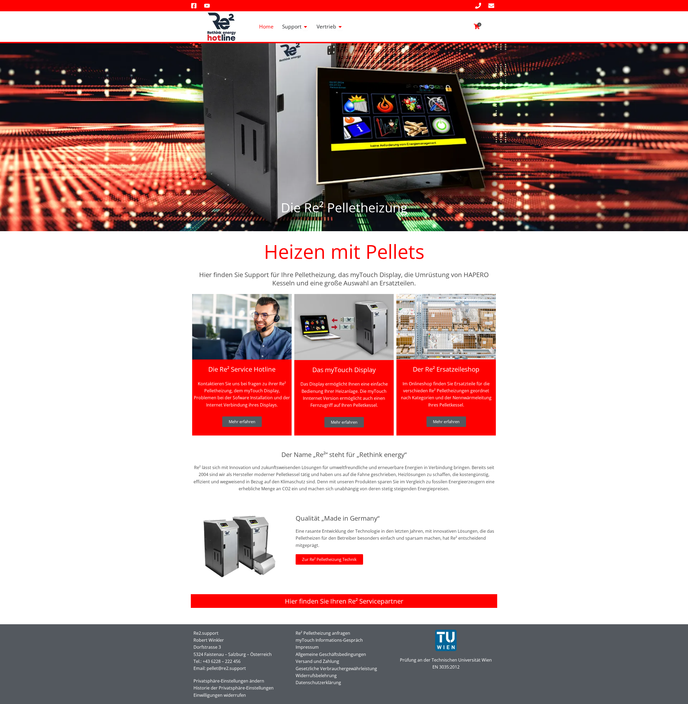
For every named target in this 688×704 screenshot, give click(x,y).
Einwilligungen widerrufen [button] (220, 695)
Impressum (307, 647)
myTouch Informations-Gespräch (329, 640)
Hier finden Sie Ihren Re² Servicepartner (344, 601)
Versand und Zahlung (317, 661)
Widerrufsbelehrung (316, 675)
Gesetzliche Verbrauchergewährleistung (336, 669)
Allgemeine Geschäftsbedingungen (331, 654)
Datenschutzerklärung (318, 682)
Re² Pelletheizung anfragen (323, 633)
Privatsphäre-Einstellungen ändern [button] (229, 681)
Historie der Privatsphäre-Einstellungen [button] (234, 688)
